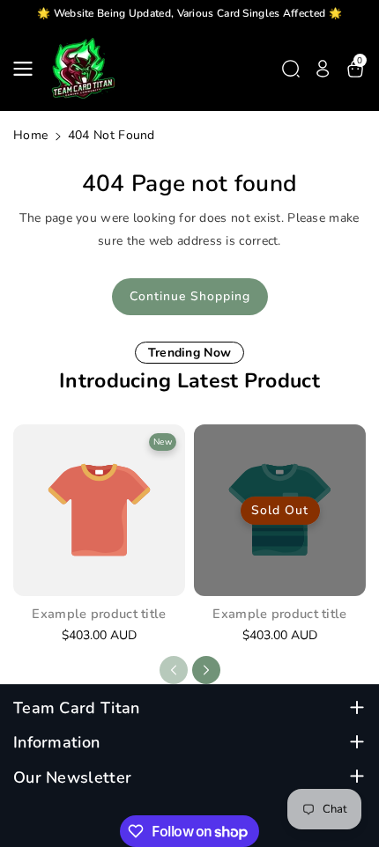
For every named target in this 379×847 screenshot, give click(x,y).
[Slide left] (174, 670)
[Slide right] (206, 670)
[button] (28, 69)
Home (30, 135)
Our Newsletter (72, 778)
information (56, 743)
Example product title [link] (99, 614)
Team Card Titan (76, 708)
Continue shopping (190, 296)
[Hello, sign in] (323, 69)
